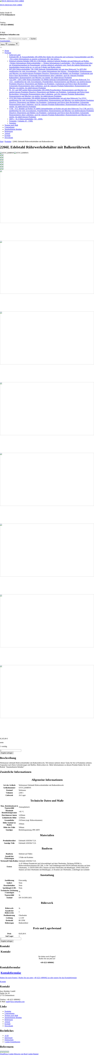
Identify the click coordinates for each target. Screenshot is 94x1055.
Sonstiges (12, 123)
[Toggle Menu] (1, 47)
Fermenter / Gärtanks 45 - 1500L (21, 121)
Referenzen (9, 131)
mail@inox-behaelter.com (15, 1002)
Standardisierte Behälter (13, 129)
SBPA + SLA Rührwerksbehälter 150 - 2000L (26, 119)
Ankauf (7, 133)
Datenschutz (9, 1040)
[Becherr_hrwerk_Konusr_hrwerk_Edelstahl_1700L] (3, 1052)
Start (1, 141)
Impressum (8, 1038)
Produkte (8, 53)
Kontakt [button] (3, 982)
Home (7, 51)
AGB (7, 1036)
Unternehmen (9, 127)
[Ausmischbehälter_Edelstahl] (5, 1052)
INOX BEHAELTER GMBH (11, 5)
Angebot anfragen (7, 753)
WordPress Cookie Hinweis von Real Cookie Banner (19, 1054)
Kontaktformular (11, 972)
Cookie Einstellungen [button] (12, 1042)
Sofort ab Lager (15, 55)
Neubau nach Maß (11, 125)
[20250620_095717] (8, 1052)
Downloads (9, 138)
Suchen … (4, 39)
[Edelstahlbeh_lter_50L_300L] (6, 1052)
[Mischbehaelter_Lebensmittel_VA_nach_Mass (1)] (1, 1052)
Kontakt (7, 136)
